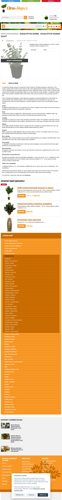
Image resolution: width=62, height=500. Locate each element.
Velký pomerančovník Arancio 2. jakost (35, 187)
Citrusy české (8, 251)
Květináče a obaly (9, 407)
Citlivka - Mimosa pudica (11, 286)
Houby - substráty (10, 382)
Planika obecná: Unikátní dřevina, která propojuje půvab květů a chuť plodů (17, 439)
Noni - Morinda (9, 279)
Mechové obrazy (9, 404)
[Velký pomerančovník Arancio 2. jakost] (9, 192)
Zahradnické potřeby (10, 409)
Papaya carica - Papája (10, 265)
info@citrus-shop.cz (47, 463)
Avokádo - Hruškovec (10, 295)
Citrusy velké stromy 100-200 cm (14, 243)
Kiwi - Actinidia (9, 359)
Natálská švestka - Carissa (11, 292)
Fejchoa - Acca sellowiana (11, 261)
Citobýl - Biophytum (10, 297)
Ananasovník (8, 268)
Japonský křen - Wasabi (11, 306)
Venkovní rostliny (9, 339)
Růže (6, 367)
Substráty (7, 389)
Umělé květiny (9, 399)
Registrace (31, 18)
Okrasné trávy (9, 402)
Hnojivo (7, 384)
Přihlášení (31, 16)
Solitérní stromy (9, 379)
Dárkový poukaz (9, 412)
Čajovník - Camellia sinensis (12, 302)
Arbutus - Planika (9, 263)
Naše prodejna (26, 461)
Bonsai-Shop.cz (3, 40)
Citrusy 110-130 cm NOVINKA (13, 246)
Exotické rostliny (10, 40)
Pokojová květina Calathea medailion (34, 203)
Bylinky (7, 344)
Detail (21, 196)
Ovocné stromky (9, 372)
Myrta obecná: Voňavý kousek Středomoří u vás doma (16, 427)
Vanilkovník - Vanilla (10, 277)
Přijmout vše (43, 494)
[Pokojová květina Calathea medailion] (9, 208)
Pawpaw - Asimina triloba (12, 334)
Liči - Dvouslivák (9, 304)
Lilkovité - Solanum (10, 299)
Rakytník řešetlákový (10, 351)
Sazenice (7, 392)
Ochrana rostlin (9, 387)
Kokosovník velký (9, 270)
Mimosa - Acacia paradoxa (11, 331)
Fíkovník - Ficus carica (10, 272)
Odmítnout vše (19, 494)
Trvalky (7, 377)
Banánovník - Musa (10, 281)
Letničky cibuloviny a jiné (12, 369)
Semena (7, 394)
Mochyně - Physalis (9, 327)
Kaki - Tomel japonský (11, 354)
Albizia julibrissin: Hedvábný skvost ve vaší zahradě (17, 449)
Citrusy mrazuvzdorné (11, 248)
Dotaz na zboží (13, 83)
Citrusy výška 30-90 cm (11, 241)
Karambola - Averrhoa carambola (13, 320)
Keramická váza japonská (29, 219)
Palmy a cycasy (9, 341)
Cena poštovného (27, 469)
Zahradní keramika (10, 397)
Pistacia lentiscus (9, 288)
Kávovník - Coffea (9, 329)
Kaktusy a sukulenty (10, 349)
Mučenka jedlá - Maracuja (11, 322)
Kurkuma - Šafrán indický (11, 324)
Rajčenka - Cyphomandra (11, 311)
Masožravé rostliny (10, 346)
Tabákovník (8, 258)
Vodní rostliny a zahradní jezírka (14, 361)
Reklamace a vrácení (27, 471)
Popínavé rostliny (9, 364)
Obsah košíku (53, 19)
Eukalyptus (27, 175)
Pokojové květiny (9, 253)
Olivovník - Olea (9, 274)
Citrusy (4, 463)
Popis (4, 83)
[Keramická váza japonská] (9, 224)
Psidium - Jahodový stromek (12, 290)
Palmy (3, 478)
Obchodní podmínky (27, 466)
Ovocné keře (8, 356)
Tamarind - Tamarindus (11, 315)
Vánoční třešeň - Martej (11, 308)
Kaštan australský (9, 283)
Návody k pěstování (27, 464)
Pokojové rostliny (9, 336)
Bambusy (7, 374)
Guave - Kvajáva (9, 313)
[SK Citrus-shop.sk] (51, 26)
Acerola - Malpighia (10, 317)
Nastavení (31, 494)
